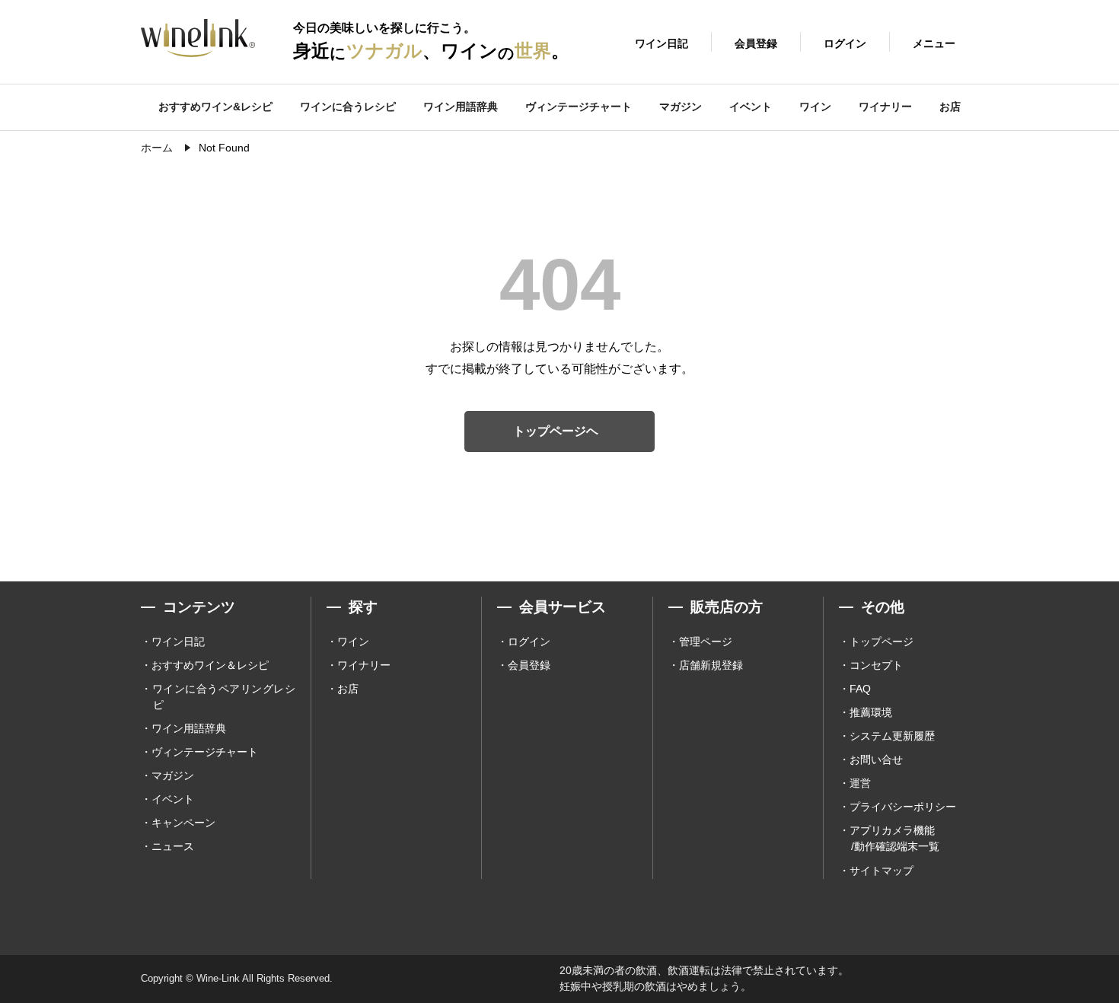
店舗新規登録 (711, 665)
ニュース (172, 846)
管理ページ (705, 641)
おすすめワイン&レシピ (215, 106)
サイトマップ (881, 870)
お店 (950, 106)
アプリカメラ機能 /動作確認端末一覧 (894, 838)
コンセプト (876, 665)
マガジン (680, 106)
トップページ (881, 641)
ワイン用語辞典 (460, 106)
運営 (860, 783)
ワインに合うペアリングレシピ (223, 697)
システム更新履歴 (892, 736)
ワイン (815, 106)
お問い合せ (876, 759)
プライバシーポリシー (903, 807)
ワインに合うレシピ (348, 106)
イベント (750, 106)
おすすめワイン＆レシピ (210, 665)
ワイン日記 (178, 641)
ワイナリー (885, 106)
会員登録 (529, 665)
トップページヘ (555, 431)
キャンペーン (183, 823)
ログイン (529, 641)
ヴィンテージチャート (578, 106)
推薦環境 (871, 712)
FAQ (860, 689)
